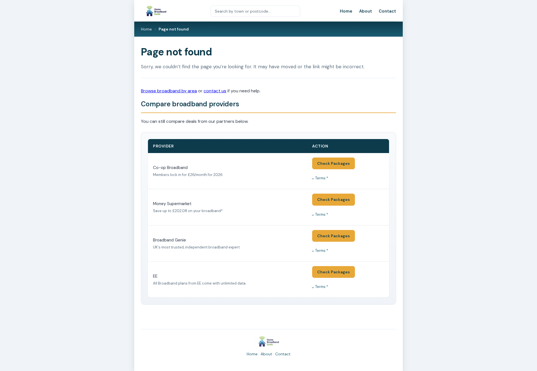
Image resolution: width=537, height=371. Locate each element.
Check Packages (333, 163)
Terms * (321, 178)
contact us (215, 91)
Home (346, 11)
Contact (387, 11)
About (365, 11)
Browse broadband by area (169, 91)
